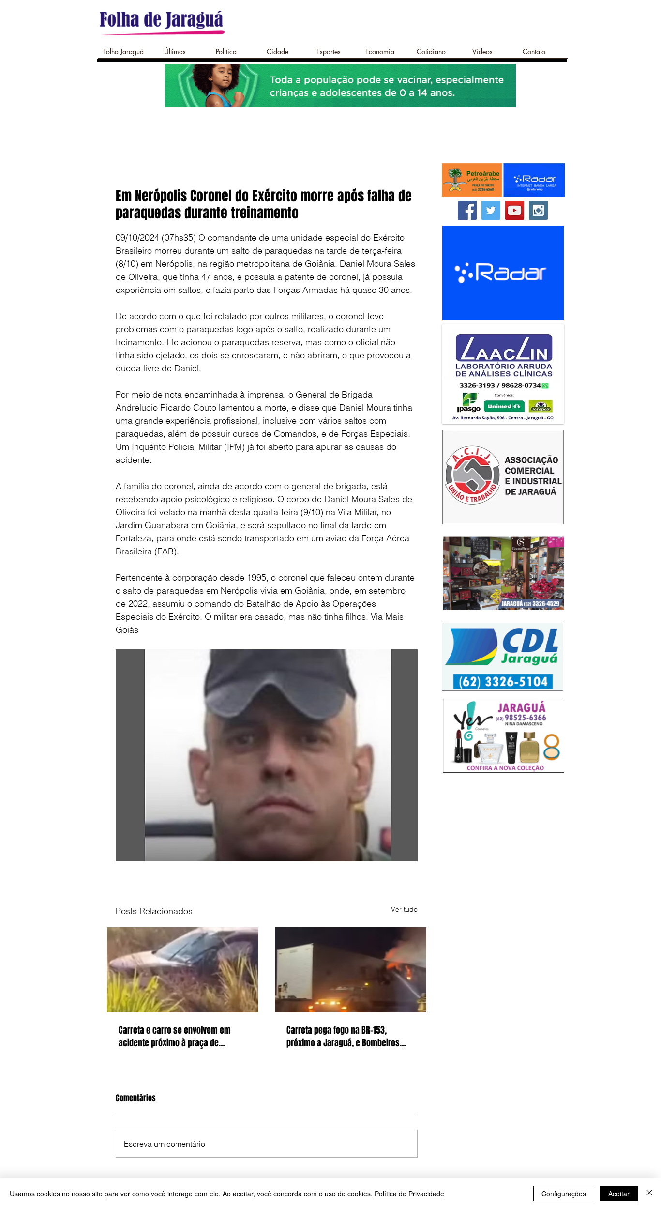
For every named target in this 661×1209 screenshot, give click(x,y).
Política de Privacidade (409, 1193)
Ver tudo (404, 909)
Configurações (563, 1193)
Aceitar (619, 1193)
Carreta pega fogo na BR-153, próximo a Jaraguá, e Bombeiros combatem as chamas (343, 1036)
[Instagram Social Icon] (538, 210)
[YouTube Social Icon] (514, 210)
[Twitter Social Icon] (490, 210)
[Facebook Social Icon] (467, 210)
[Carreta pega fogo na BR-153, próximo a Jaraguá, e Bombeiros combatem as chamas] (350, 969)
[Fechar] (649, 1193)
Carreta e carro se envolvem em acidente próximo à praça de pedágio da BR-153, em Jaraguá (175, 1036)
